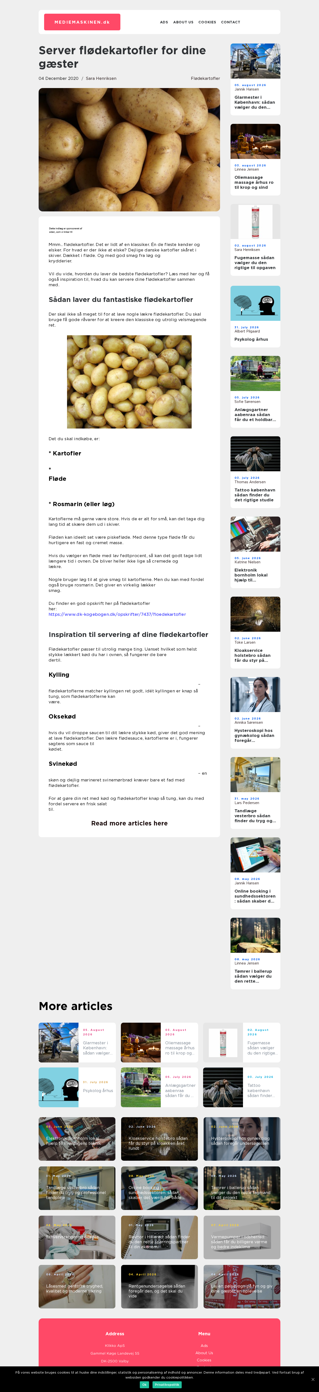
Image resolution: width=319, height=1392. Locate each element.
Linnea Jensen (247, 169)
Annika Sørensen (249, 722)
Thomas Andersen (250, 482)
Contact (230, 22)
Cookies (207, 22)
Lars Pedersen (247, 803)
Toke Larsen (245, 642)
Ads (164, 22)
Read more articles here (129, 823)
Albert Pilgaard (247, 331)
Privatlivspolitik (167, 1385)
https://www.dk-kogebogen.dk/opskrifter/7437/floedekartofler (117, 614)
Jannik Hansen (247, 89)
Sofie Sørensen (247, 401)
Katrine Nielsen (247, 562)
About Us (183, 22)
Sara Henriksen (101, 78)
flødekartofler (205, 78)
